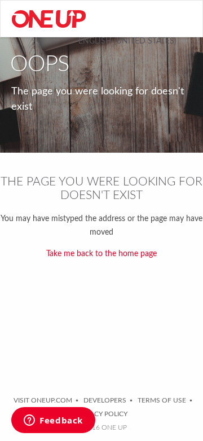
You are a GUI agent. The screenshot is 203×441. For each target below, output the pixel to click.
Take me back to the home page (101, 254)
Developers (104, 400)
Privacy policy (101, 413)
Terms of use (162, 400)
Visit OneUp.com (43, 400)
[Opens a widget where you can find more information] (53, 421)
